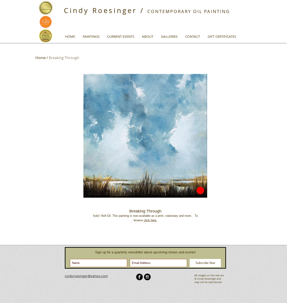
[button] (91, 36)
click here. (150, 220)
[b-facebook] (139, 277)
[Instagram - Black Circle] (147, 277)
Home (40, 57)
